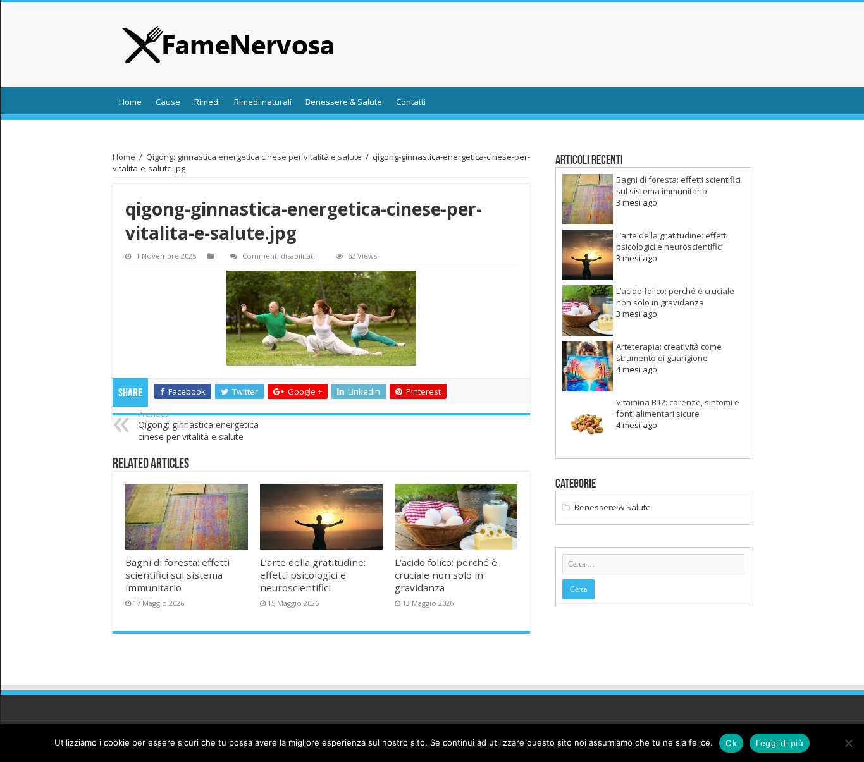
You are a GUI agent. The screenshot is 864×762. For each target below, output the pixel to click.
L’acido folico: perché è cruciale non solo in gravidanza (446, 575)
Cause (168, 102)
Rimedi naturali (263, 102)
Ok (731, 743)
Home (130, 102)
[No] (848, 743)
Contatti (411, 102)
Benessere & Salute (343, 102)
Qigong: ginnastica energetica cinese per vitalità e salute (254, 157)
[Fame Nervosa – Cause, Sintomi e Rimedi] (228, 44)
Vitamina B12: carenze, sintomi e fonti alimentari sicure (677, 407)
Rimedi (207, 102)
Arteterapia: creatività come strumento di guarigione (669, 352)
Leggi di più (779, 743)
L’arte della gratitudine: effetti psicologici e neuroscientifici (313, 575)
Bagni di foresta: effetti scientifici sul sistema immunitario (177, 575)
